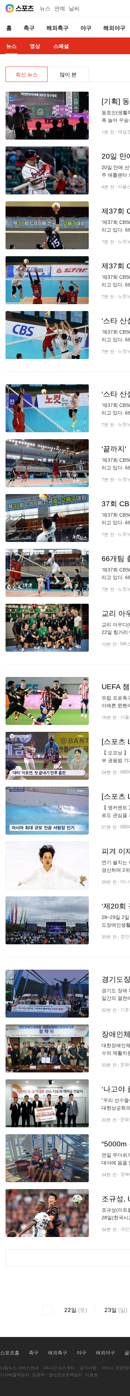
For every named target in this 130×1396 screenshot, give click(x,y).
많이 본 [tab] (68, 74)
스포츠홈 (9, 1352)
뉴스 (45, 8)
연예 (59, 8)
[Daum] (10, 8)
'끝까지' (114, 449)
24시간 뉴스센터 (59, 1367)
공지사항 (88, 1367)
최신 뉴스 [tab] (27, 74)
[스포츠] (25, 8)
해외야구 (105, 1352)
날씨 (74, 8)
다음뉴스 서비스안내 (19, 1367)
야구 (81, 1352)
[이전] (47, 1310)
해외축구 (57, 1352)
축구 (33, 1352)
